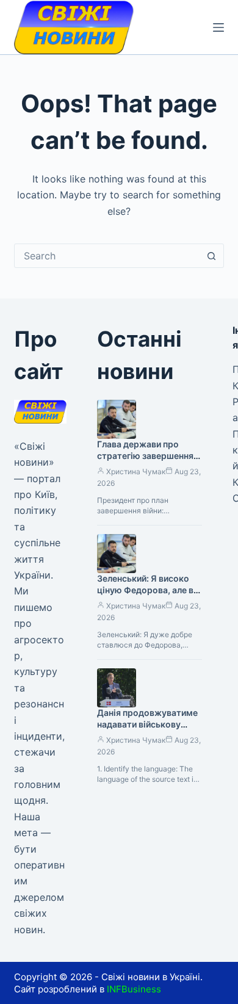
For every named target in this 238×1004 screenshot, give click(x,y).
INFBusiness (134, 989)
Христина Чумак (135, 471)
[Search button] (211, 255)
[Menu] (218, 27)
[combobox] (107, 256)
